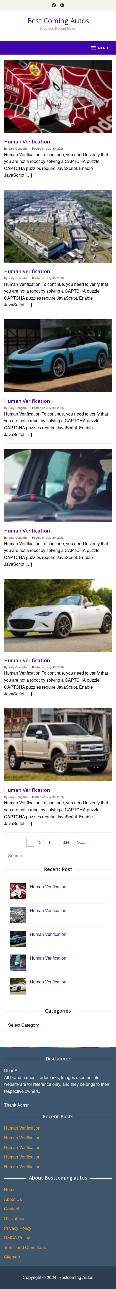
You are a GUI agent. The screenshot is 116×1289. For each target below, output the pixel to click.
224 (66, 842)
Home (10, 1189)
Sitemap (12, 1257)
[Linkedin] (62, 5)
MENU (103, 47)
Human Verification (27, 141)
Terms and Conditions (25, 1247)
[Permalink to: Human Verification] (58, 98)
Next (80, 842)
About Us (13, 1199)
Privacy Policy (17, 1228)
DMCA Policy (17, 1237)
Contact (11, 1209)
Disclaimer (14, 1218)
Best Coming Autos (58, 20)
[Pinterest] (54, 5)
